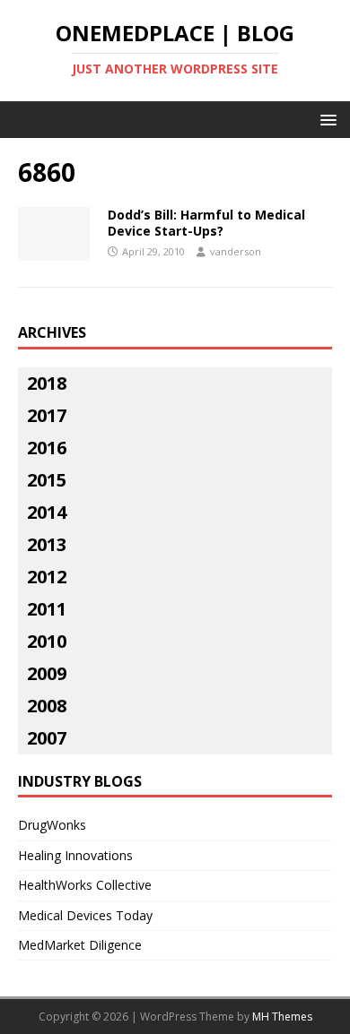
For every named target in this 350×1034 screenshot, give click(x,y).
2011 (46, 609)
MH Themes (282, 1016)
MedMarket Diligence (80, 944)
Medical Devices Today (85, 915)
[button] (325, 119)
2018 (46, 383)
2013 (46, 544)
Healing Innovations (75, 855)
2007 (46, 738)
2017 (46, 415)
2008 (46, 706)
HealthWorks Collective (85, 884)
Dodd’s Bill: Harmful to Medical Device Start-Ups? (206, 222)
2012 (46, 576)
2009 (46, 673)
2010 (46, 641)
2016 (46, 447)
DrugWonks (52, 824)
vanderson (235, 251)
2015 (46, 480)
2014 (46, 512)
